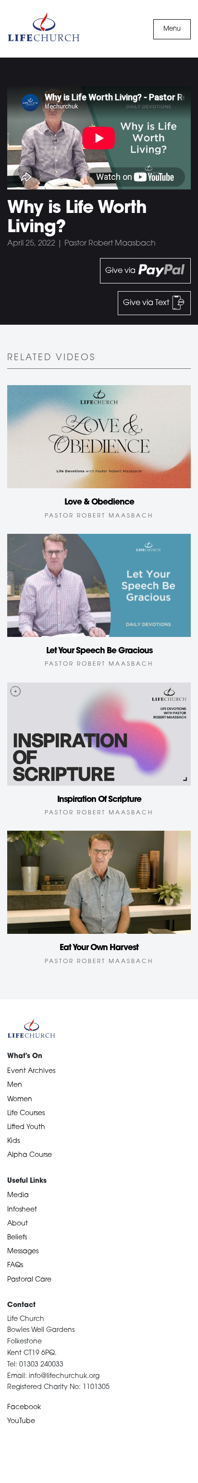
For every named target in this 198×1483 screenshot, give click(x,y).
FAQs (15, 1265)
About (17, 1223)
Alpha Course (29, 1155)
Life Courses (26, 1113)
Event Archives (31, 1071)
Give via (121, 271)
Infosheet (22, 1209)
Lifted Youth (26, 1127)
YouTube (21, 1421)
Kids (13, 1141)
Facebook (24, 1407)
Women (19, 1099)
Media (18, 1195)
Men (14, 1085)
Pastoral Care (29, 1279)
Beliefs (17, 1237)
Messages (22, 1251)
